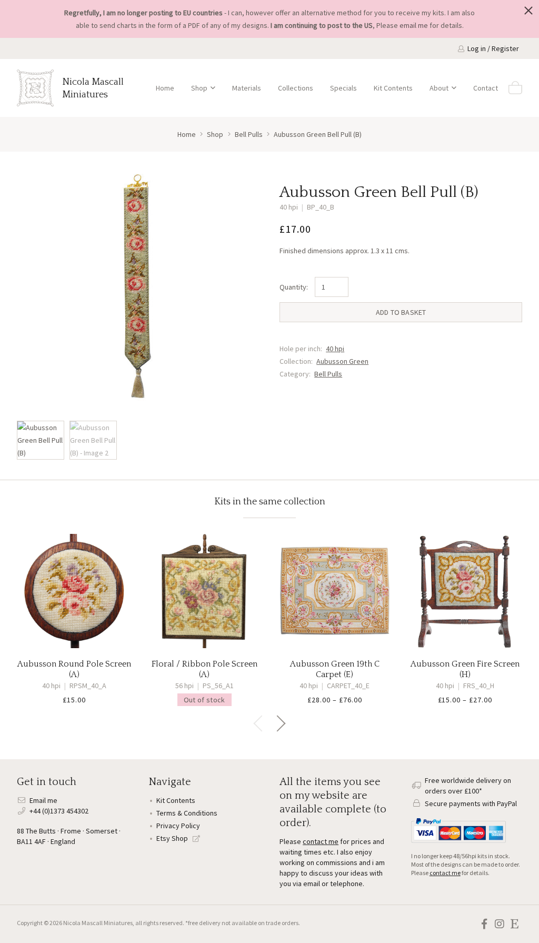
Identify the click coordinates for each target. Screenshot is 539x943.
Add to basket (401, 312)
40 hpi (335, 348)
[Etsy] (514, 924)
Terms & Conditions (186, 813)
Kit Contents (393, 88)
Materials (246, 88)
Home (165, 88)
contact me (320, 841)
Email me (43, 800)
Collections (295, 88)
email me (414, 25)
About (439, 88)
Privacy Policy (178, 825)
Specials (343, 88)
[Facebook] (484, 924)
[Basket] (515, 88)
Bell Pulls (328, 374)
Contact (485, 88)
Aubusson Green (342, 361)
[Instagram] (499, 924)
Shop (199, 88)
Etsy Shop (172, 838)
